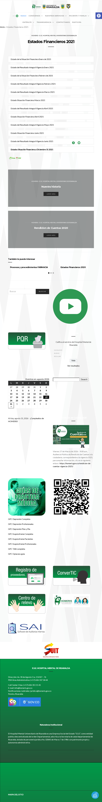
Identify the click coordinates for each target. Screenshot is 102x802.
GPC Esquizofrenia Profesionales (22, 544)
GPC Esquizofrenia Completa (20, 534)
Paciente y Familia (78, 16)
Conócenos (34, 16)
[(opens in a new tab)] (26, 603)
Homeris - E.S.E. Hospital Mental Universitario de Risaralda (54, 35)
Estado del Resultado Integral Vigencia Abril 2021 (32, 108)
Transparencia (44, 22)
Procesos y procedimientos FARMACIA (29, 267)
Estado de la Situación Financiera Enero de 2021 (31, 59)
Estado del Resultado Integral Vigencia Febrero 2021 (33, 84)
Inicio (2, 27)
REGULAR (57, 356)
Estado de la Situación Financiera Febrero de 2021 (32, 75)
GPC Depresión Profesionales (20, 524)
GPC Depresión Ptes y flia (19, 529)
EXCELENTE (58, 350)
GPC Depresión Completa (19, 519)
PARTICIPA (76, 22)
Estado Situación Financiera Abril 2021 (27, 116)
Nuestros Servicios (54, 16)
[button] (99, 15)
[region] (51, 650)
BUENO (56, 353)
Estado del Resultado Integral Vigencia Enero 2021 (32, 67)
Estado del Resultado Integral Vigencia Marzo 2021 (33, 92)
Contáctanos (63, 22)
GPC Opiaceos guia (16, 554)
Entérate (27, 22)
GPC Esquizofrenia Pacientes (20, 539)
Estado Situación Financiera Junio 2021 (27, 133)
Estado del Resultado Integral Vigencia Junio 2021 (32, 141)
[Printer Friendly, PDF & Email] (15, 160)
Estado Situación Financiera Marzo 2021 (28, 100)
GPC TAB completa (16, 549)
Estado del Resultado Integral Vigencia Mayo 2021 (32, 125)
